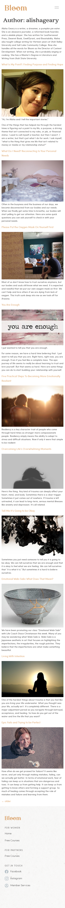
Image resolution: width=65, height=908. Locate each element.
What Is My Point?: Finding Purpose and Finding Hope (32, 64)
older (6, 801)
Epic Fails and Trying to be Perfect (21, 722)
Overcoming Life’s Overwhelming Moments (26, 449)
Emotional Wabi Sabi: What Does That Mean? (27, 579)
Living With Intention (13, 656)
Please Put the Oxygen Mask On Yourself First (27, 227)
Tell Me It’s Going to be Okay (18, 510)
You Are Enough (11, 304)
